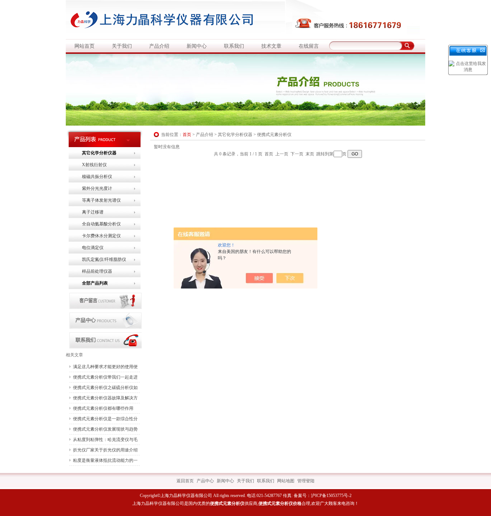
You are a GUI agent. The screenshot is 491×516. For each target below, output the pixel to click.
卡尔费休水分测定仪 (101, 235)
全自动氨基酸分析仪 (101, 223)
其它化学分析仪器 (99, 152)
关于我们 (122, 46)
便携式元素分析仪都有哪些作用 (103, 408)
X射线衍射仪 (94, 164)
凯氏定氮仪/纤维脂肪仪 (104, 259)
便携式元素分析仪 (274, 134)
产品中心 (205, 480)
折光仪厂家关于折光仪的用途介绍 (105, 449)
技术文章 (271, 46)
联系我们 (234, 46)
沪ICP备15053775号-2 (331, 495)
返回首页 (185, 480)
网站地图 (285, 480)
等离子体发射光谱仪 (101, 200)
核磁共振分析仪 (97, 176)
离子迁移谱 (93, 212)
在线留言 (309, 46)
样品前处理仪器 (97, 271)
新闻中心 (197, 46)
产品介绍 (159, 46)
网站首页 (84, 46)
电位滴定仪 (93, 247)
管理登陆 (306, 480)
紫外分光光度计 (97, 188)
